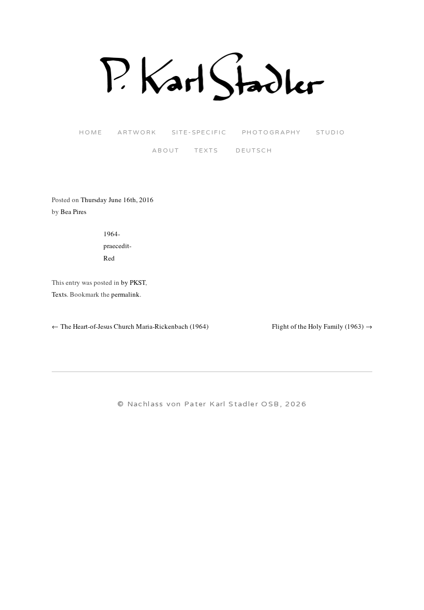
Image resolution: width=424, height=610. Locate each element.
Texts (206, 150)
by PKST (133, 282)
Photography (271, 132)
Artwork (137, 132)
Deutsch (252, 150)
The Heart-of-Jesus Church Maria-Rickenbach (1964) (130, 326)
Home (90, 132)
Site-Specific (199, 132)
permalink (125, 294)
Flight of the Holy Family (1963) (322, 326)
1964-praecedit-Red (117, 246)
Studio (330, 132)
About (165, 150)
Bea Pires (73, 211)
